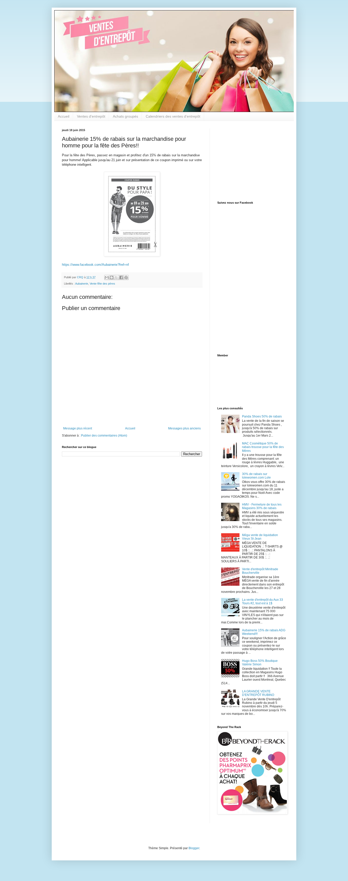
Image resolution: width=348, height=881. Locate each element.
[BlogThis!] (111, 277)
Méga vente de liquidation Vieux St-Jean (260, 536)
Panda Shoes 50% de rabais (262, 416)
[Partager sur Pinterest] (126, 277)
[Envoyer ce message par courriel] (106, 277)
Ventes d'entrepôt (91, 116)
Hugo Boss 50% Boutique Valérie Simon (260, 662)
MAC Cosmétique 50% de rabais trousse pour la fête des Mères (263, 447)
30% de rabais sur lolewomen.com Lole (256, 475)
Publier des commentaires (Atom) (104, 435)
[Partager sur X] (116, 277)
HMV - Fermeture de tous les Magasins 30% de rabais (262, 506)
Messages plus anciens (184, 428)
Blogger (194, 848)
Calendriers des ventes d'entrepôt (173, 116)
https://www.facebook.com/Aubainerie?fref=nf (95, 265)
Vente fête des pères (102, 283)
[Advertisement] (249, 160)
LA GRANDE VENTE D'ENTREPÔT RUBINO (258, 693)
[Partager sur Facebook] (121, 277)
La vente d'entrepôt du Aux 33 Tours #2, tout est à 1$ (262, 601)
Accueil (63, 116)
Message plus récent (77, 428)
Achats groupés (125, 116)
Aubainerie (81, 283)
